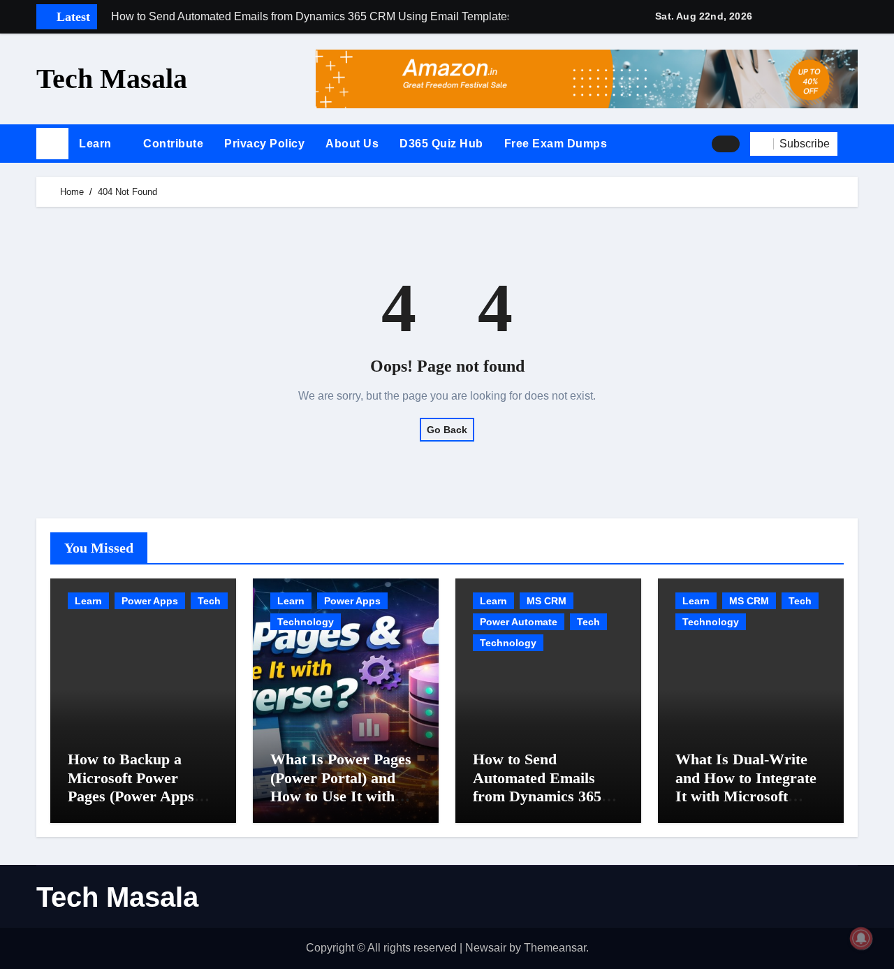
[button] (853, 144)
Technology (305, 621)
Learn (97, 144)
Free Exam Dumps (556, 144)
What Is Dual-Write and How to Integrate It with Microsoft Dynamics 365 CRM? (745, 786)
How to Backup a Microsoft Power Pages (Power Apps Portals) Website (131, 786)
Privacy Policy (264, 144)
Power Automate (518, 621)
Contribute (173, 144)
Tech (209, 600)
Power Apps (150, 600)
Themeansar (555, 948)
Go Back (447, 429)
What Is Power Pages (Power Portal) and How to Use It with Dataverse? (340, 786)
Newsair (485, 948)
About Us (352, 144)
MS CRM (546, 600)
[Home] (52, 144)
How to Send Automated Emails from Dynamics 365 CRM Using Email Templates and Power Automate (544, 805)
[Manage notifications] (861, 938)
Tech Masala (111, 78)
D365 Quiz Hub (441, 144)
